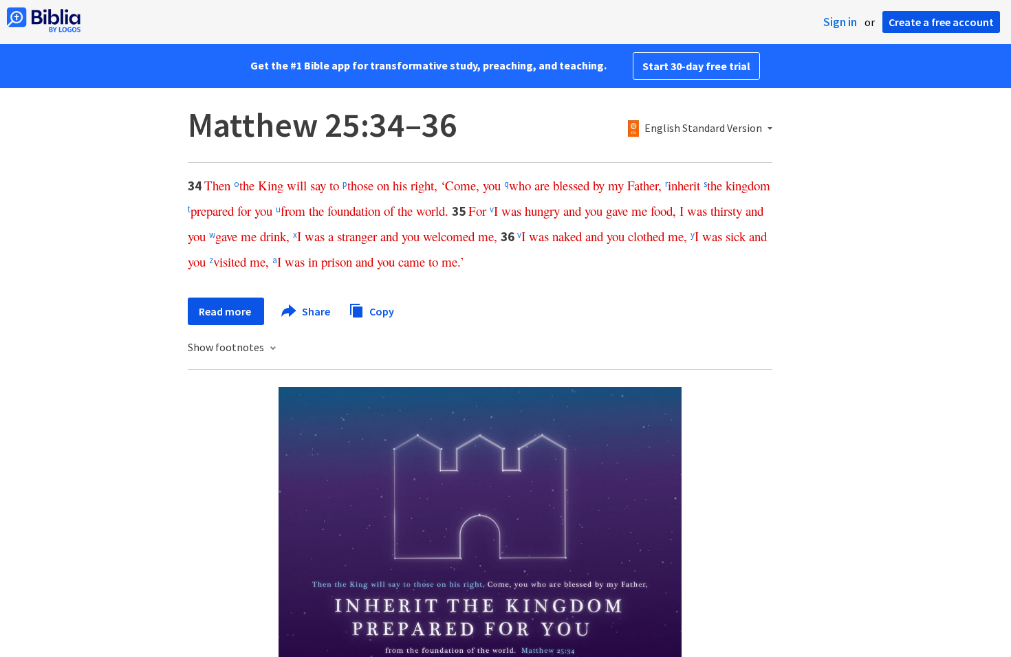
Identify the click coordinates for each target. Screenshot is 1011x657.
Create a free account (941, 22)
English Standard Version (703, 128)
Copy (380, 310)
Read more (226, 311)
